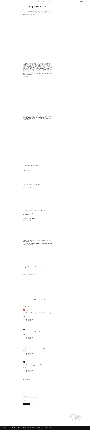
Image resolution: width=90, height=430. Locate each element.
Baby (12, 427)
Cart (43, 427)
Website (24, 400)
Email (24, 396)
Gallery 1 (24, 428)
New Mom (8, 427)
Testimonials (34, 428)
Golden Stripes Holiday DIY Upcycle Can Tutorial (30, 302)
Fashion (15, 427)
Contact (20, 428)
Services (15, 428)
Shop (41, 428)
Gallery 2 (29, 428)
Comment (25, 382)
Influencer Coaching (22, 427)
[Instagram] (81, 1)
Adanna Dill (45, 1)
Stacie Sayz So (28, 361)
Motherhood (3, 427)
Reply (25, 316)
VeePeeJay (27, 328)
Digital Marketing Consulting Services (34, 427)
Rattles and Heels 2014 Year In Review (46, 302)
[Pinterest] (82, 1)
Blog (39, 428)
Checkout (47, 427)
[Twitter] (80, 1)
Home (6, 428)
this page (47, 414)
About (12, 428)
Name (24, 393)
